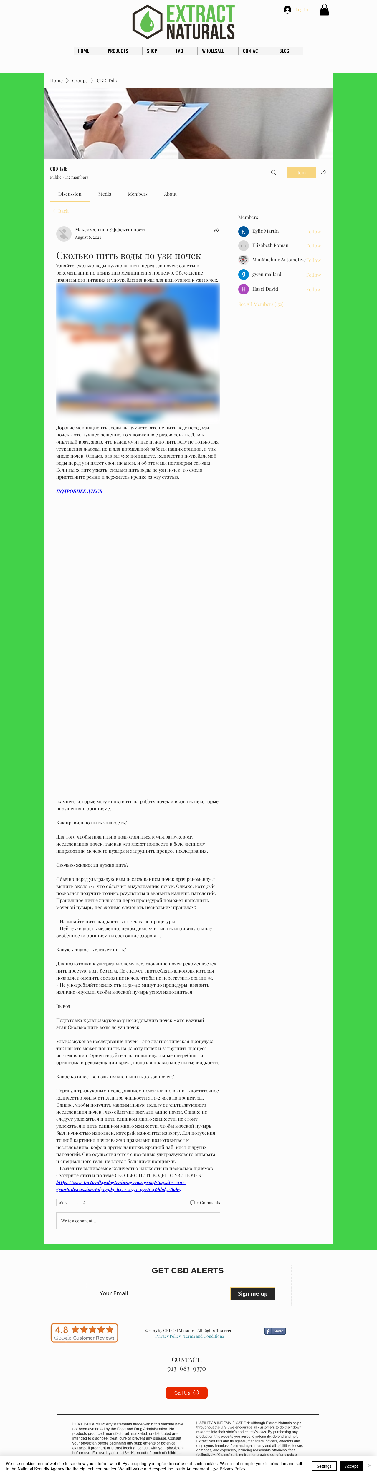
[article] (138, 729)
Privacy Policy (168, 1336)
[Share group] (323, 172)
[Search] (273, 172)
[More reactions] (80, 1202)
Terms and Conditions (203, 1336)
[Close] (369, 1466)
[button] (324, 9)
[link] (70, 194)
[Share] (216, 229)
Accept (351, 1466)
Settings (324, 1466)
